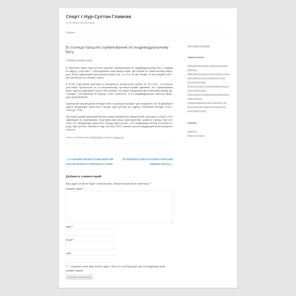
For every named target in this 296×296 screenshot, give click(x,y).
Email (70, 239)
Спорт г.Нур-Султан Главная (98, 16)
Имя (69, 226)
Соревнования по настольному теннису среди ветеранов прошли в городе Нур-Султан (207, 106)
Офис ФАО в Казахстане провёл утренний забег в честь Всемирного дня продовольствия (208, 78)
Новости (118, 137)
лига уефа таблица (198, 46)
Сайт (68, 253)
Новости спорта (196, 135)
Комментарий (75, 188)
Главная (70, 32)
